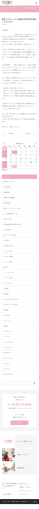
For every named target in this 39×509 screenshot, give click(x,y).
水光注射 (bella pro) (9, 245)
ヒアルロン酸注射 (8, 256)
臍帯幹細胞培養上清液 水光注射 (12, 224)
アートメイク (7, 336)
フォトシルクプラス (9, 272)
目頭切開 (6, 294)
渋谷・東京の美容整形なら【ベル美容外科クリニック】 (10, 486)
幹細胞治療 (7, 192)
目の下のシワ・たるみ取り (11, 304)
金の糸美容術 (7, 187)
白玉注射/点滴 (7, 229)
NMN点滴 (6, 240)
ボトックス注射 (8, 262)
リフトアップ (7, 320)
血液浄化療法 (7, 203)
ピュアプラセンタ (8, 358)
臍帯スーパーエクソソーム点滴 (12, 208)
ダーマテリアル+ (8, 347)
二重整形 (6, 288)
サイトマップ (24, 494)
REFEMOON (7, 352)
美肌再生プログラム (9, 181)
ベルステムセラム (8, 342)
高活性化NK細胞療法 (9, 197)
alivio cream (6, 369)
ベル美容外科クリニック (25, 501)
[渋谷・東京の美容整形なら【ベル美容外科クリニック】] (14, 3)
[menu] (36, 3)
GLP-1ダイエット (8, 331)
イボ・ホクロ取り (8, 278)
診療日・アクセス (25, 487)
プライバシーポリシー (27, 490)
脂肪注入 (6, 267)
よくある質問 (6, 494)
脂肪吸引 (6, 326)
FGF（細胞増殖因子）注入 (11, 213)
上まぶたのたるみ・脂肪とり (11, 299)
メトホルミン (7, 363)
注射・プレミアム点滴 (10, 235)
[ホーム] (2, 8)
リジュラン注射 (8, 251)
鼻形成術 (6, 310)
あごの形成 (7, 315)
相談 (19, 422)
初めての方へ (24, 483)
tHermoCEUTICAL (8, 374)
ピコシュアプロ (8, 283)
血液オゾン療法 (8, 219)
